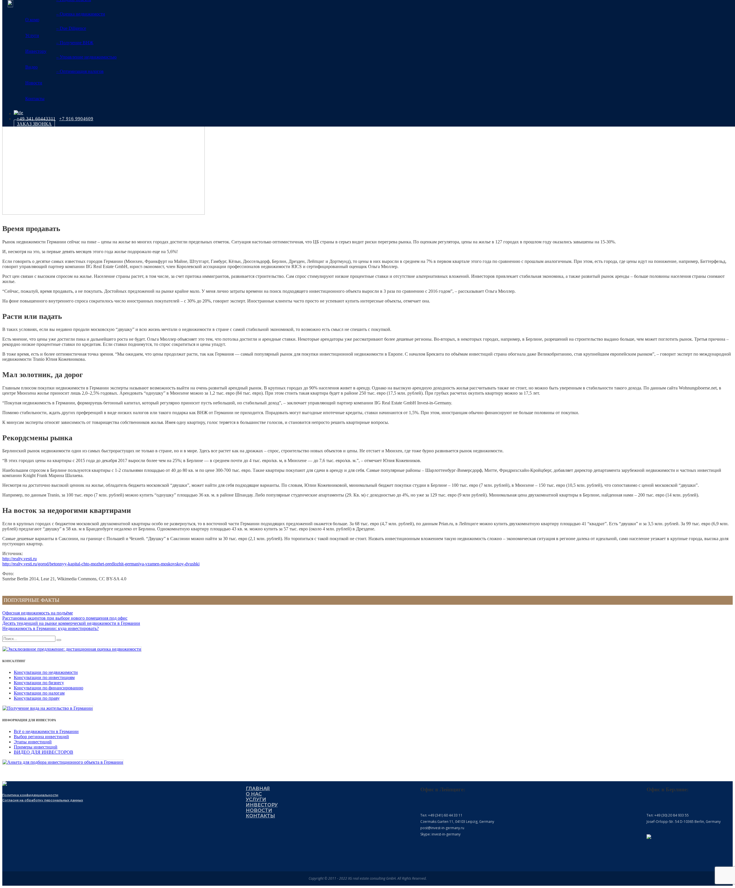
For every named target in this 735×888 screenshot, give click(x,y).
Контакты (35, 98)
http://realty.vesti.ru (19, 558)
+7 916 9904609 (76, 118)
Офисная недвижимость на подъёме (37, 612)
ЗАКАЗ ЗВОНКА (34, 123)
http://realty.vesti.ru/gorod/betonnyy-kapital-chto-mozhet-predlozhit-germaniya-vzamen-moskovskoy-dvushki (101, 563)
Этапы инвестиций (33, 741)
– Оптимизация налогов (80, 71)
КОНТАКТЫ (260, 816)
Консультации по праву (37, 698)
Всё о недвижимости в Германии (46, 731)
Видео (31, 67)
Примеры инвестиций (35, 746)
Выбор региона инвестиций (41, 736)
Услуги (32, 35)
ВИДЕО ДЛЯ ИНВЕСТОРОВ (43, 752)
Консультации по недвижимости (46, 672)
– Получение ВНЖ (74, 42)
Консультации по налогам (39, 693)
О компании (37, 19)
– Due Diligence (71, 28)
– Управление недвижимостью (86, 57)
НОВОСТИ (259, 810)
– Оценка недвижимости (80, 13)
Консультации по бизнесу (39, 682)
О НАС (254, 794)
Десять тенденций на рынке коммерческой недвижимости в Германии (71, 623)
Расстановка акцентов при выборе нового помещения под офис (64, 618)
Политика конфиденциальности (30, 795)
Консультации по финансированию (48, 687)
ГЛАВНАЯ (258, 788)
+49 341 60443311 (36, 118)
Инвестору (36, 51)
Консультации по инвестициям (44, 677)
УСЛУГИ (256, 799)
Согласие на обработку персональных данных (42, 800)
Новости (33, 82)
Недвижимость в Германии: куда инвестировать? (50, 628)
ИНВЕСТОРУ (262, 805)
